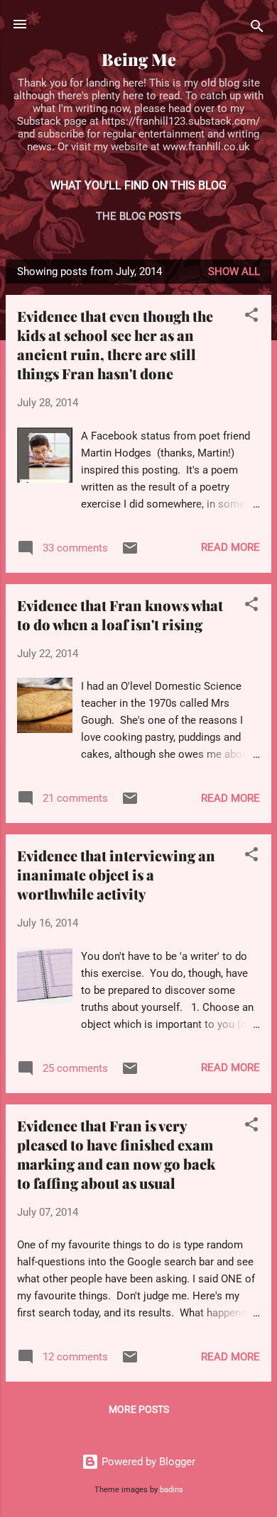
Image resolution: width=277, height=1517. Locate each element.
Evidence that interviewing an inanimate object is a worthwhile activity (116, 874)
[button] (251, 317)
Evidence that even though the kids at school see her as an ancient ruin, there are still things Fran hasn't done (115, 344)
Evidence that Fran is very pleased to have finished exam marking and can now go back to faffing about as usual (116, 1154)
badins (171, 1489)
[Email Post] (129, 553)
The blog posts (138, 216)
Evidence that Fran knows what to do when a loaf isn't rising (120, 614)
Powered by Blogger (147, 1461)
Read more (230, 547)
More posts (139, 1409)
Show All (234, 271)
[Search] (257, 28)
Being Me (139, 59)
